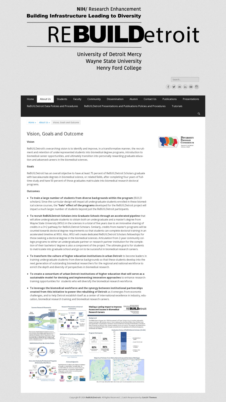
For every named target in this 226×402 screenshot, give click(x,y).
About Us (45, 99)
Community (94, 99)
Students (62, 99)
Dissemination (115, 99)
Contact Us (150, 99)
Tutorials (177, 106)
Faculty (77, 99)
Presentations (191, 99)
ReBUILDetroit (93, 397)
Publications (170, 99)
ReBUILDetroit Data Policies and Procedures (52, 106)
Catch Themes (149, 397)
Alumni (134, 99)
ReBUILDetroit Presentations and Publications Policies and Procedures (125, 106)
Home (30, 99)
